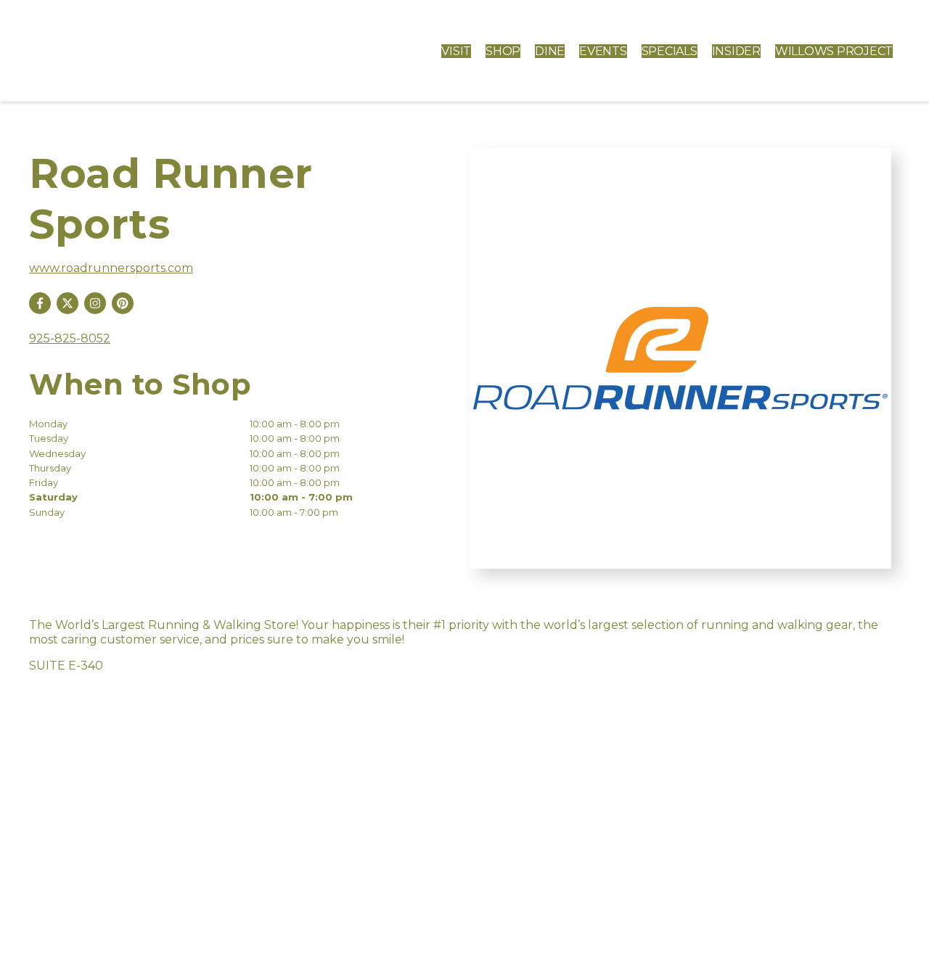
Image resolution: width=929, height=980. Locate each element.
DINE (550, 51)
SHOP (503, 51)
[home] (126, 51)
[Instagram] (95, 303)
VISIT (456, 51)
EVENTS (603, 51)
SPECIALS (669, 51)
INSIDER (736, 51)
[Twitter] (67, 303)
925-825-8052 (69, 338)
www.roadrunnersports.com (111, 268)
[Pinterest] (123, 303)
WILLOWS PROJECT (834, 51)
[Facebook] (40, 303)
